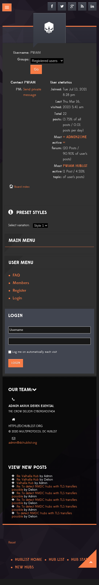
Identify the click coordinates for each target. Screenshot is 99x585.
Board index (21, 187)
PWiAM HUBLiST (75, 166)
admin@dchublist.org (23, 443)
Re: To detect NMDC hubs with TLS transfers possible (44, 488)
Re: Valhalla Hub (28, 476)
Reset (12, 542)
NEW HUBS (24, 567)
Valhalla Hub (25, 483)
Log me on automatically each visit (34, 352)
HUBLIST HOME (28, 559)
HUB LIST (56, 559)
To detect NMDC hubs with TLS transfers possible (42, 515)
